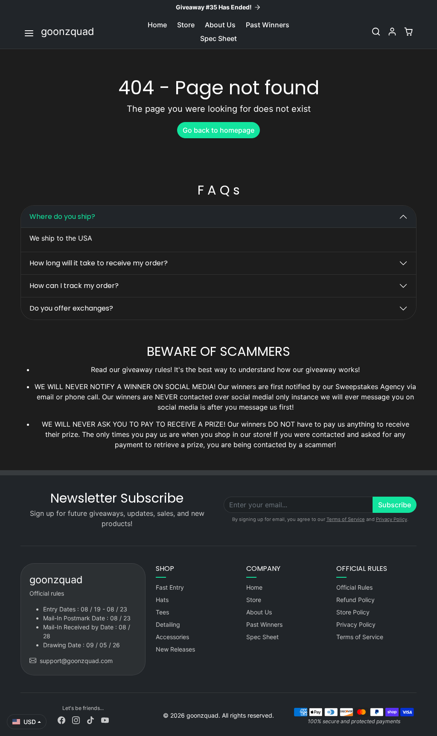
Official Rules (354, 587)
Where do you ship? (62, 216)
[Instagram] (76, 719)
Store (186, 24)
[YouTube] (105, 719)
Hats (162, 599)
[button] (30, 32)
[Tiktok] (90, 719)
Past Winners (267, 24)
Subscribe (394, 504)
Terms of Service (345, 519)
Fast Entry (170, 587)
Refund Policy (355, 599)
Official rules (46, 593)
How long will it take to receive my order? (98, 263)
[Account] (392, 31)
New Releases (175, 649)
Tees (162, 612)
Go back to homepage (218, 130)
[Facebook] (61, 719)
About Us (220, 24)
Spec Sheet (218, 38)
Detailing (168, 624)
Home (157, 24)
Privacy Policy (391, 519)
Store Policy (353, 612)
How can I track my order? (74, 286)
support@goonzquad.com (76, 660)
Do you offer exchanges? (71, 308)
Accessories (172, 636)
